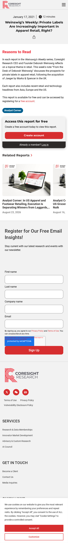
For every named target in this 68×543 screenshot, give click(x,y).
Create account (34, 135)
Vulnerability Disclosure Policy (18, 405)
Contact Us (7, 477)
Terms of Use (53, 331)
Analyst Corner (12, 110)
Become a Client (10, 471)
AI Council (7, 447)
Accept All (34, 528)
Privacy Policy (37, 331)
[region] (34, 520)
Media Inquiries (9, 482)
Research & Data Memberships (17, 429)
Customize (34, 537)
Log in (45, 144)
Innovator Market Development (17, 435)
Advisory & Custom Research (16, 441)
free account (27, 101)
